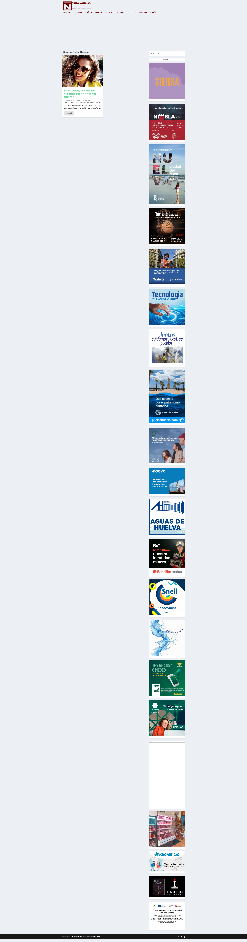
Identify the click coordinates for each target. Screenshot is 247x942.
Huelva (133, 12)
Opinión (153, 12)
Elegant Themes (76, 936)
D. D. (67, 100)
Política (88, 12)
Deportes (109, 12)
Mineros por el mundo (82, 100)
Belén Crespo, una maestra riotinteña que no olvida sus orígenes (80, 93)
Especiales (120, 12)
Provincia (142, 12)
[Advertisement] (123, 32)
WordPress (96, 936)
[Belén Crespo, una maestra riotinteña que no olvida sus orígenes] (82, 71)
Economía (78, 12)
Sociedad (67, 12)
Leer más (69, 113)
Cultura (98, 12)
